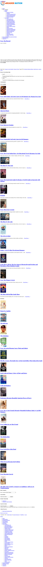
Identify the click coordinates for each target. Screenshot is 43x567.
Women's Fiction (16, 69)
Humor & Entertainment (11, 16)
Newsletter (4, 564)
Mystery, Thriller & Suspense (9, 550)
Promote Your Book (6, 562)
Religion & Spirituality (10, 31)
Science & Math (9, 32)
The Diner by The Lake (6, 165)
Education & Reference (10, 23)
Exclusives (6, 536)
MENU (1, 516)
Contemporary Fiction (8, 531)
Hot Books (6, 537)
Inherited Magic (4, 110)
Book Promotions (5, 37)
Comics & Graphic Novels (11, 14)
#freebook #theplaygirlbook (28, 69)
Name (4, 78)
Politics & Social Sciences (9, 553)
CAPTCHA (5, 77)
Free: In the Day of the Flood (8, 449)
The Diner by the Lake (6, 221)
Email (4, 74)
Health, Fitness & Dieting (11, 26)
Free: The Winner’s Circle (7, 280)
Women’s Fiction (7, 561)
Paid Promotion (5, 519)
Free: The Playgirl (5, 41)
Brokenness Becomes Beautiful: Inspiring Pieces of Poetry (16, 398)
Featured (6, 10)
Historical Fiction (7, 544)
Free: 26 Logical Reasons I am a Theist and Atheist (14, 348)
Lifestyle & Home (10, 28)
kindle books (36, 69)
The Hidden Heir (5, 437)
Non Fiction (7, 551)
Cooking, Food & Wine (11, 21)
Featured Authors (7, 540)
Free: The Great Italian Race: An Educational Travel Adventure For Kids (20, 153)
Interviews (6, 548)
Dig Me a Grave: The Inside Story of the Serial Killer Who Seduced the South (21, 360)
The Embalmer (4, 336)
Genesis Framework (16, 514)
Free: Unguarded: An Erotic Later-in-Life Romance (14, 139)
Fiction (6, 11)
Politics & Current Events (11, 30)
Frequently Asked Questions (7, 501)
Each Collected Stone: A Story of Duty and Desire (13, 373)
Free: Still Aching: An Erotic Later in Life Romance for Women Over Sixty (20, 96)
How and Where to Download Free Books (10, 36)
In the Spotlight (10, 69)
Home (4, 8)
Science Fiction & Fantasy (11, 15)
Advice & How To (10, 18)
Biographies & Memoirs (11, 20)
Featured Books (5, 522)
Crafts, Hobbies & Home (11, 22)
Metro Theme (9, 514)
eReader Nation (3, 1)
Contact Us (4, 38)
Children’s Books (7, 528)
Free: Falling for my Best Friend (9, 424)
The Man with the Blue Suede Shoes (10, 294)
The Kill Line (4, 323)
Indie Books (7, 547)
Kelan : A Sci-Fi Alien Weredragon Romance (12, 250)
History (8, 27)
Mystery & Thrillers (10, 12)
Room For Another (5, 311)
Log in (26, 514)
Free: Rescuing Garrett (6, 474)
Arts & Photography (10, 19)
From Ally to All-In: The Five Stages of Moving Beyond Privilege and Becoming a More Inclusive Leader (19, 265)
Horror (6, 535)
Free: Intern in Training (6, 125)
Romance (8, 13)
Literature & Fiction (8, 549)
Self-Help (8, 33)
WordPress (22, 514)
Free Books (4, 523)
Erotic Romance (7, 539)
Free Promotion (5, 521)
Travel (8, 35)
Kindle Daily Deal (6, 563)
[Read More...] (27, 98)
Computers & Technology (9, 530)
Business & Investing (8, 527)
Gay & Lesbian (9, 25)
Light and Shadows (5, 385)
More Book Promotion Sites (7, 511)
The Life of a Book (5, 236)
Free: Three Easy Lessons (7, 209)
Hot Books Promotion (6, 520)
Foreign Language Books (11, 24)
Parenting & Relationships (11, 29)
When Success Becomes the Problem (10, 461)
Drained (2, 195)
